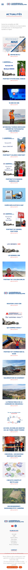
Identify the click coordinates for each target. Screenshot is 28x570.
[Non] (26, 561)
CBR (14, 536)
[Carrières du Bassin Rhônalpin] (17, 4)
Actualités (14, 543)
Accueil (14, 534)
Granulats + (14, 541)
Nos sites (14, 539)
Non (20, 567)
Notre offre (14, 537)
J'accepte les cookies (12, 567)
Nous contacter (14, 544)
